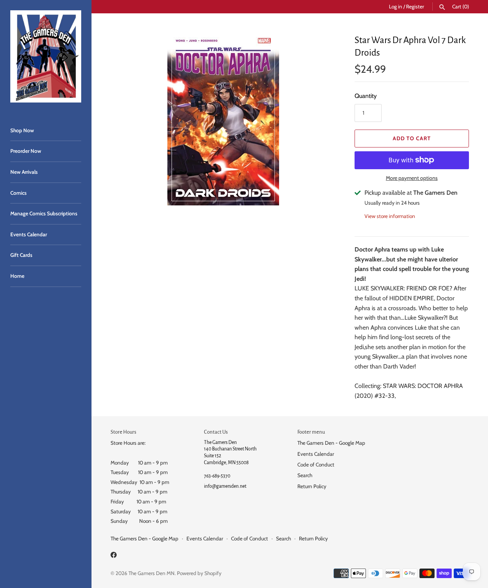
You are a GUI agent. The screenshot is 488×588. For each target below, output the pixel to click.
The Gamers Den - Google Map (331, 443)
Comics (18, 193)
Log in (395, 6)
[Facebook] (114, 556)
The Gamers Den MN (151, 573)
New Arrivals (24, 172)
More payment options (412, 178)
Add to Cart (412, 138)
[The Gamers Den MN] (46, 56)
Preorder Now (25, 151)
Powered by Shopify (199, 573)
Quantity (366, 95)
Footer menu (311, 432)
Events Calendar (28, 234)
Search (304, 475)
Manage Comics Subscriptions (43, 213)
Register (415, 6)
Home (17, 276)
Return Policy (311, 486)
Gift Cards (21, 255)
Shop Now (22, 130)
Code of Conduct (315, 464)
